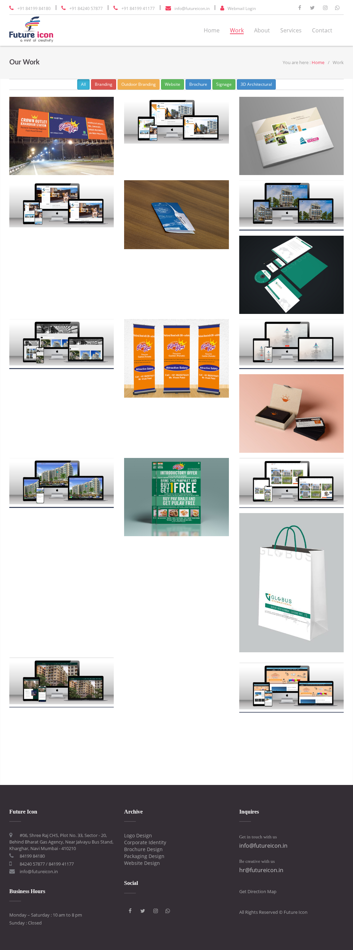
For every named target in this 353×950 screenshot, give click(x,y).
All (83, 84)
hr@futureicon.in (261, 870)
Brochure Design (143, 849)
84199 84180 (32, 856)
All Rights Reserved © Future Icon (273, 912)
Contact (322, 30)
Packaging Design (144, 856)
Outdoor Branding (138, 84)
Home (212, 30)
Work (237, 30)
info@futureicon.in (192, 8)
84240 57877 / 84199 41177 (47, 864)
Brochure (198, 84)
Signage (224, 84)
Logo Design (138, 835)
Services (291, 30)
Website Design (142, 863)
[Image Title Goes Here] (61, 136)
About (262, 30)
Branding (103, 84)
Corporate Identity (145, 842)
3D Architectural (256, 84)
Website (172, 84)
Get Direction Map (257, 891)
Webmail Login (242, 8)
